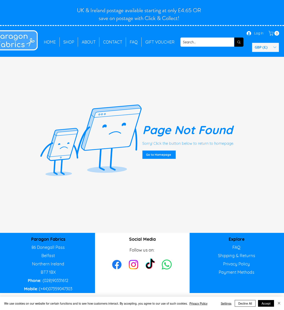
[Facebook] (117, 264)
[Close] (279, 303)
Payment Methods (236, 272)
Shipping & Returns (236, 255)
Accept (266, 303)
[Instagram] (133, 264)
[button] (274, 33)
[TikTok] (150, 264)
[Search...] (238, 42)
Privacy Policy (236, 263)
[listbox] (265, 47)
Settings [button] (226, 303)
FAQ (236, 247)
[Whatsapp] (167, 264)
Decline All (245, 303)
